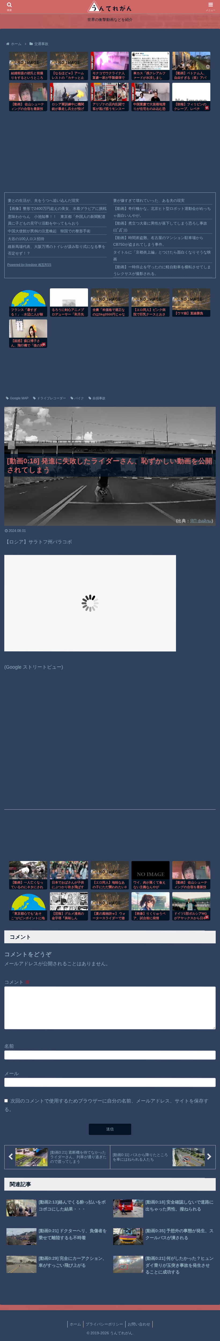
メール (11, 1073)
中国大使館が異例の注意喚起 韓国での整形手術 (49, 231)
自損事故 (99, 398)
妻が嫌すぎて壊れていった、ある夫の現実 (149, 200)
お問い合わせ (139, 1324)
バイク (79, 398)
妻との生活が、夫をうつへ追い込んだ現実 (43, 200)
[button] (203, 1121)
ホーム (75, 1324)
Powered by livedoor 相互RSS (29, 265)
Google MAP (19, 398)
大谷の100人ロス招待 (26, 239)
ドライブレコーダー (51, 398)
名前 (9, 1046)
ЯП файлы (201, 520)
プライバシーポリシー (104, 1324)
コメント (17, 982)
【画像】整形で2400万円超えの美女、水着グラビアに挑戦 (57, 208)
